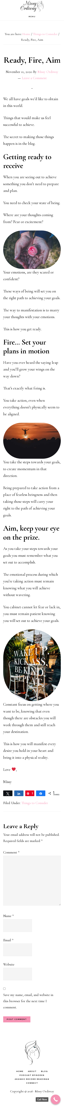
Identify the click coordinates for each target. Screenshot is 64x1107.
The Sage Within (32, 6)
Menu (32, 17)
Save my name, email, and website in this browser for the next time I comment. (28, 1001)
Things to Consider (34, 803)
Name (8, 916)
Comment (11, 852)
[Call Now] (55, 1099)
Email (8, 940)
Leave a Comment (34, 78)
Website (8, 964)
